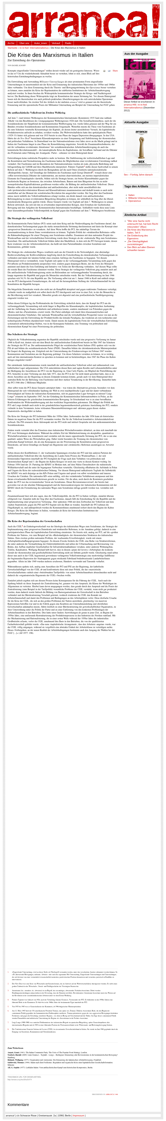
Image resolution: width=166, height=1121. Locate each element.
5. (8, 1006)
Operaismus (134, 201)
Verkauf (56, 43)
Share (115, 70)
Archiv (11, 43)
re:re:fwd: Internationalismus (34, 47)
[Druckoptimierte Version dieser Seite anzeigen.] (104, 70)
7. (8, 1022)
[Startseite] (83, 21)
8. (8, 1029)
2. (8, 984)
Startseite (12, 47)
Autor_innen (40, 43)
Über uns (24, 43)
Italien (131, 195)
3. (8, 990)
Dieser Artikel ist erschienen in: (139, 101)
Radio (68, 43)
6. (8, 1011)
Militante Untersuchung (140, 198)
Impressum (78, 1115)
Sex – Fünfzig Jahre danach (138, 174)
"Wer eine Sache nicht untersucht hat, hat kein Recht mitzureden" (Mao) (142, 224)
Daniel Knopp (19, 65)
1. (8, 972)
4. (8, 1000)
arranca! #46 (112, 1094)
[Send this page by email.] (109, 70)
